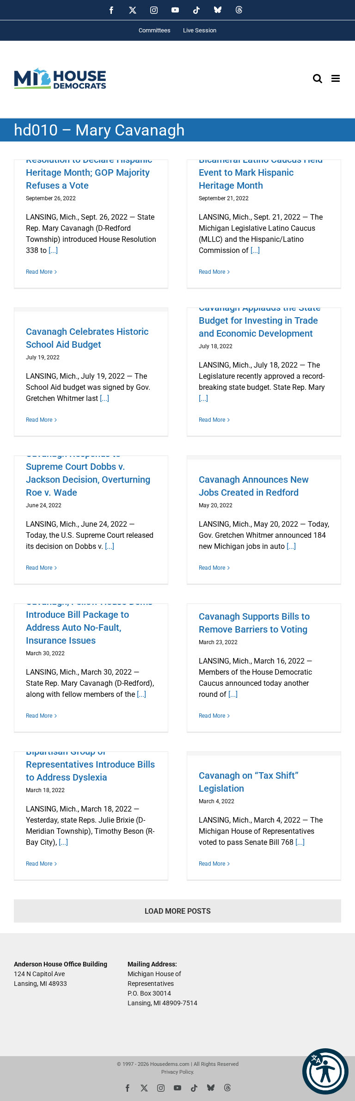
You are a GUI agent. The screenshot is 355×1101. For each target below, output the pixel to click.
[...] (53, 250)
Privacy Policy (177, 1072)
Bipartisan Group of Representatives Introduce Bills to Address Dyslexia (90, 764)
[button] (325, 1071)
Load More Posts (178, 911)
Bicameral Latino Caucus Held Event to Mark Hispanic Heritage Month (261, 172)
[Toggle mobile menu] (336, 78)
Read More (39, 272)
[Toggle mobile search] (317, 78)
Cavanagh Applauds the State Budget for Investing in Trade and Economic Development (260, 320)
